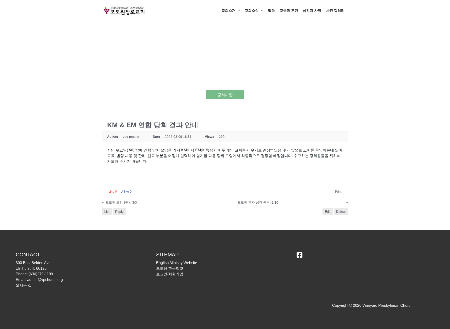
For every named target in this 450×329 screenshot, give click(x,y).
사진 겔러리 (335, 10)
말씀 (271, 10)
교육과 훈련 (289, 10)
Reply (119, 211)
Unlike (125, 191)
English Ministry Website (176, 263)
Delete (341, 211)
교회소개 (228, 10)
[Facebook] (299, 255)
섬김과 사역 (312, 10)
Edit (327, 211)
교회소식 (252, 10)
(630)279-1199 (41, 274)
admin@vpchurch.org (45, 280)
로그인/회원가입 (169, 274)
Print (338, 191)
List (106, 211)
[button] (238, 10)
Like (113, 191)
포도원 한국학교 (169, 268)
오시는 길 (24, 285)
